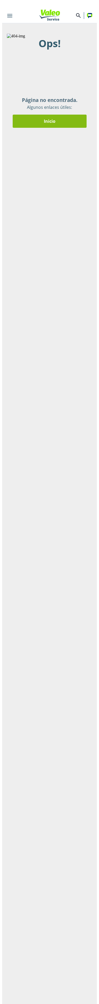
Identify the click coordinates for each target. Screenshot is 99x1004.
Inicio (49, 121)
